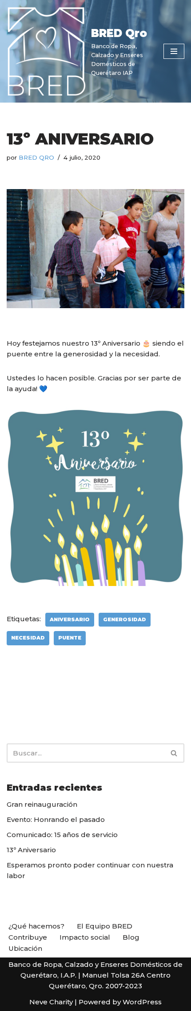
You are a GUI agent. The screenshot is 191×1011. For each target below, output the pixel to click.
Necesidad (28, 638)
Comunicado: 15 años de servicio (62, 834)
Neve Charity (51, 1002)
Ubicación (25, 948)
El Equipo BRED (104, 926)
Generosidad (124, 619)
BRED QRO (36, 157)
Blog (131, 937)
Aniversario (70, 619)
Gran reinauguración (42, 804)
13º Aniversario (31, 850)
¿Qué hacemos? (36, 926)
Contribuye (27, 937)
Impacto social (85, 937)
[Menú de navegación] (173, 51)
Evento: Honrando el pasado (56, 819)
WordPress (142, 1002)
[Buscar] (174, 753)
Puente (69, 638)
